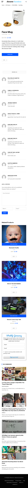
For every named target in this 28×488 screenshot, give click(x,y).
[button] (24, 10)
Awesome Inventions (9, 480)
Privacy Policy (18, 480)
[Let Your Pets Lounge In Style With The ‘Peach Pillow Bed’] (14, 374)
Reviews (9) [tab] (14, 72)
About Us (21, 482)
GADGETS (14, 321)
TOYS (9, 34)
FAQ (24, 480)
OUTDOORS (14, 285)
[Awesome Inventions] (14, 1)
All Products (8, 5)
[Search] (26, 1)
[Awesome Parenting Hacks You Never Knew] (14, 453)
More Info (10, 54)
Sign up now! (14, 357)
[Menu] (2, 1)
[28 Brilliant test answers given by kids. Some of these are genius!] (14, 426)
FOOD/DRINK (14, 5)
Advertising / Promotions (12, 482)
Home (3, 5)
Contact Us (15, 484)
